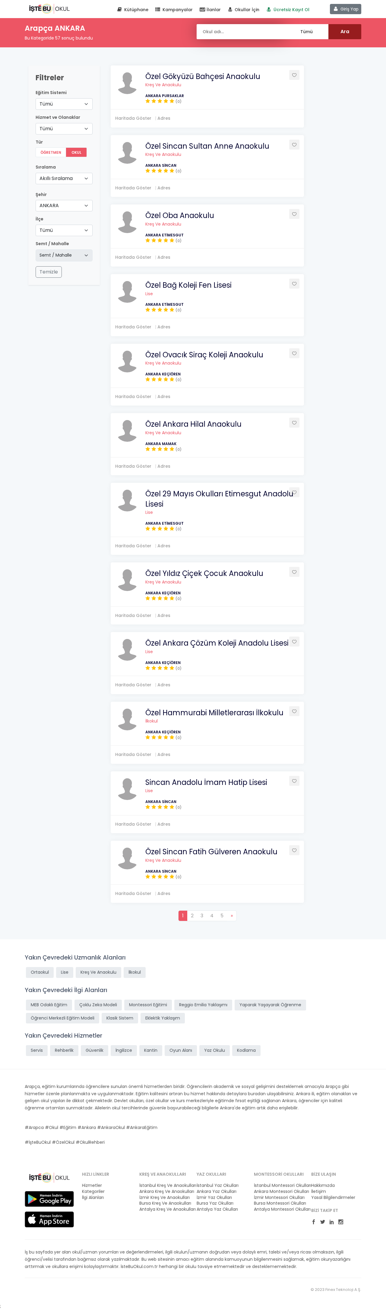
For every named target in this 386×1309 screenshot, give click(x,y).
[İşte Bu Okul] (49, 1177)
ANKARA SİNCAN (160, 165)
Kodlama (246, 1050)
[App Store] (49, 1219)
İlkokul (151, 721)
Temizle (49, 271)
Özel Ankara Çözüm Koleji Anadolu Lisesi (217, 643)
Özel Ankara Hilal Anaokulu (193, 424)
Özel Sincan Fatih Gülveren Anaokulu (211, 852)
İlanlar (213, 10)
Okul (76, 152)
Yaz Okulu (214, 1050)
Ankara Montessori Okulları (279, 1191)
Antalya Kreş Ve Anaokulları (164, 1209)
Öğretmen (50, 152)
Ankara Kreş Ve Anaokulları (164, 1191)
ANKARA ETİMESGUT (164, 235)
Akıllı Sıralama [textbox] (56, 178)
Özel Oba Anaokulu (179, 215)
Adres (163, 118)
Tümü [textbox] (46, 103)
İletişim (318, 1191)
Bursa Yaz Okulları (215, 1203)
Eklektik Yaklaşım (162, 1018)
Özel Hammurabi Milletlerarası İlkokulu (214, 713)
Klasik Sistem (119, 1018)
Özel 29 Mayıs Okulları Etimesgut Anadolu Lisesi (219, 499)
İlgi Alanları (93, 1197)
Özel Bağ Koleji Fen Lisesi (188, 285)
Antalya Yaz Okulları (217, 1209)
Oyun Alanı (180, 1050)
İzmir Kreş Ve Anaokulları (164, 1197)
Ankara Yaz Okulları (216, 1191)
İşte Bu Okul (49, 8)
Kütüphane (135, 10)
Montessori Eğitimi (148, 1005)
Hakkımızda (323, 1185)
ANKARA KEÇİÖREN (163, 374)
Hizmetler (92, 1185)
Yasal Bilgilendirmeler (333, 1197)
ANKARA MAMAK (160, 443)
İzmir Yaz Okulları (214, 1197)
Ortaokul (40, 972)
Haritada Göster (133, 118)
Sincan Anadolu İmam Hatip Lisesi (206, 782)
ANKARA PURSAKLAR (164, 95)
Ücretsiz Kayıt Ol (290, 10)
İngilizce (123, 1050)
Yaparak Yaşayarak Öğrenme (270, 1005)
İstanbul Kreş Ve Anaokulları (164, 1185)
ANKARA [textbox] (49, 205)
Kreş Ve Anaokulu (163, 85)
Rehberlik (64, 1050)
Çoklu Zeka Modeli (98, 1005)
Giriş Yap (349, 9)
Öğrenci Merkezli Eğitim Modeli (62, 1018)
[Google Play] (49, 1199)
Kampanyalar (177, 10)
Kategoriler (93, 1191)
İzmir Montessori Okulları (279, 1197)
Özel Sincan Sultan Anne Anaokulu (207, 146)
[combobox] (64, 104)
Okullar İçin (246, 10)
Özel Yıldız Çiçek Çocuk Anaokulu (204, 573)
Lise (149, 294)
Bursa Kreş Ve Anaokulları (164, 1203)
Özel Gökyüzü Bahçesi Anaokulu (202, 76)
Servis (37, 1050)
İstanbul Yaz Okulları (218, 1185)
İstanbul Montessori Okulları (279, 1185)
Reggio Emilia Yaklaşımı (203, 1005)
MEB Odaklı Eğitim (49, 1005)
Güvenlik (94, 1050)
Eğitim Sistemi (51, 93)
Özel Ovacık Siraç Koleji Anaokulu (204, 355)
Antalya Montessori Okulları (279, 1209)
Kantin (150, 1050)
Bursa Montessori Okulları (279, 1203)
